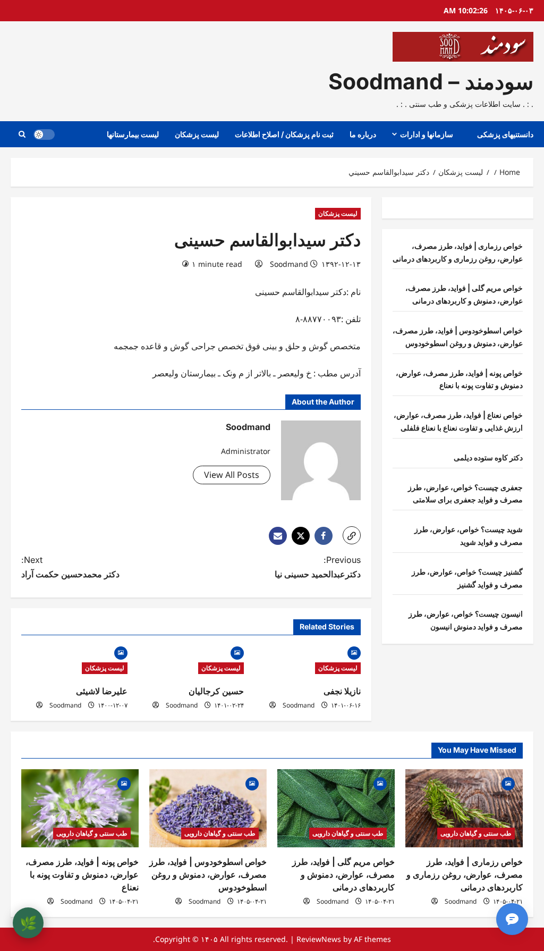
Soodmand (289, 264)
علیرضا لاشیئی (102, 691)
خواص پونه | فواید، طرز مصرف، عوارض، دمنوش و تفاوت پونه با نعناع (82, 874)
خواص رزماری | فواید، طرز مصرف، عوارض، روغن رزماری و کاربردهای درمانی (464, 874)
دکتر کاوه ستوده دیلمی (488, 457)
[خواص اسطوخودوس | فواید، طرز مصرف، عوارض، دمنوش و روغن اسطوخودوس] (208, 808)
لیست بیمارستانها (133, 134)
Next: (70, 566)
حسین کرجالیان (216, 691)
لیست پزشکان (197, 134)
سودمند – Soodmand (430, 81)
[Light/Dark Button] (44, 134)
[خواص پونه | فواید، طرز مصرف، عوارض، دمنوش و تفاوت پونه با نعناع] (80, 808)
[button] (22, 134)
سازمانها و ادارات (426, 134)
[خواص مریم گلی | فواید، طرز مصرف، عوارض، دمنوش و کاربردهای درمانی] (336, 808)
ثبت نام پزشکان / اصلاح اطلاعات (284, 134)
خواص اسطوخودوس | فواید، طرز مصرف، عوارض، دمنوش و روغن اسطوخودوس (208, 874)
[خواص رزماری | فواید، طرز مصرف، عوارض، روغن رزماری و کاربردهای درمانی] (464, 808)
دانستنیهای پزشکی (505, 134)
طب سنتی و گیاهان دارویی (476, 833)
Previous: (317, 566)
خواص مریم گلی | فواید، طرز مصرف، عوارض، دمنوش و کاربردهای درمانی (343, 874)
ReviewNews (318, 939)
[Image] (354, 652)
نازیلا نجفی (342, 691)
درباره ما (363, 134)
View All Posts (231, 475)
